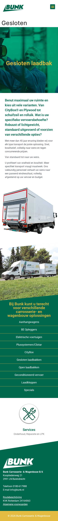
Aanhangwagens (29, 322)
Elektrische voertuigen (29, 337)
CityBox (29, 352)
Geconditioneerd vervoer (29, 374)
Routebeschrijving (12, 497)
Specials (29, 390)
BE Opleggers (29, 329)
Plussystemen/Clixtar (29, 344)
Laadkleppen (29, 382)
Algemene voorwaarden (15, 504)
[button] (52, 6)
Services (29, 430)
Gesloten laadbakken (29, 359)
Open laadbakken (29, 367)
